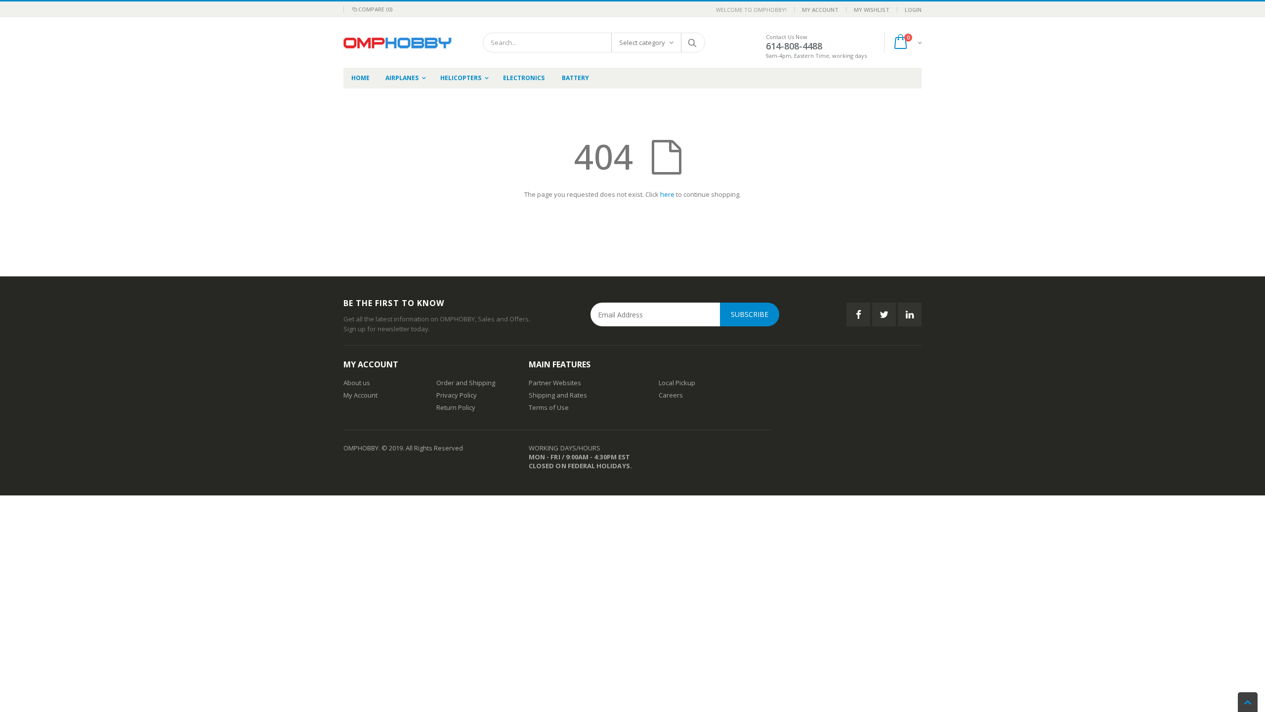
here (667, 194)
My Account (820, 9)
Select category (642, 42)
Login (913, 9)
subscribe (749, 314)
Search (692, 42)
